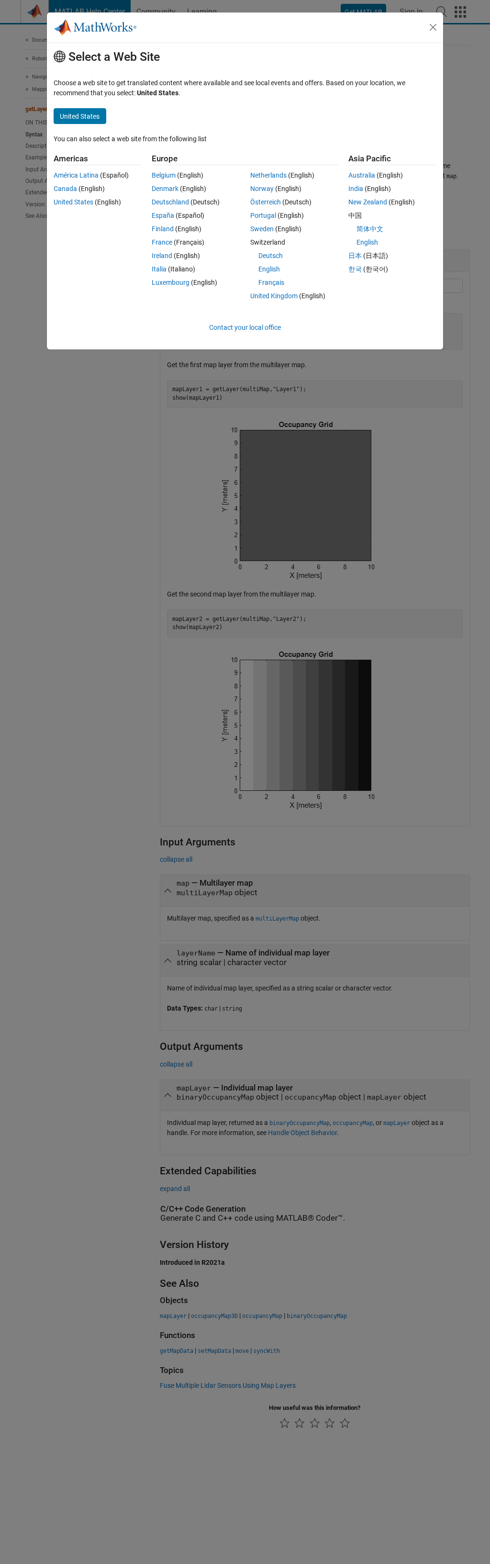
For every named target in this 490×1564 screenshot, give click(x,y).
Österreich (265, 202)
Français (271, 282)
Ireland (162, 255)
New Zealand (367, 202)
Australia (361, 175)
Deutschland (170, 202)
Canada (65, 188)
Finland (163, 229)
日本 (355, 255)
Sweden (262, 229)
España (163, 215)
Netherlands (268, 175)
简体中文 (369, 229)
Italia (159, 269)
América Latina (76, 175)
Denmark (165, 188)
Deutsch (270, 255)
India (355, 188)
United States (73, 202)
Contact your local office (245, 327)
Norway (262, 188)
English (269, 269)
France (162, 242)
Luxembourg (170, 282)
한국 (355, 269)
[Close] (433, 27)
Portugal (263, 215)
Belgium (164, 175)
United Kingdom (274, 296)
